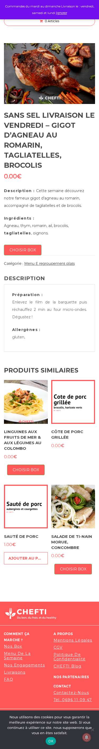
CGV (58, 647)
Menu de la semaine (17, 655)
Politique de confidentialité (70, 656)
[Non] (92, 729)
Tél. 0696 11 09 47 (73, 700)
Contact (62, 686)
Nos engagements (24, 665)
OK (50, 741)
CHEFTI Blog (68, 666)
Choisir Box (23, 250)
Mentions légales (73, 640)
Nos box (13, 646)
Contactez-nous (71, 693)
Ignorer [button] (61, 13)
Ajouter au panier (28, 558)
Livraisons (14, 672)
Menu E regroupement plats (49, 263)
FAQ (8, 679)
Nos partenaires (71, 677)
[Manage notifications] (86, 737)
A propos (63, 633)
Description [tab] (24, 278)
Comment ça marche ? (17, 637)
